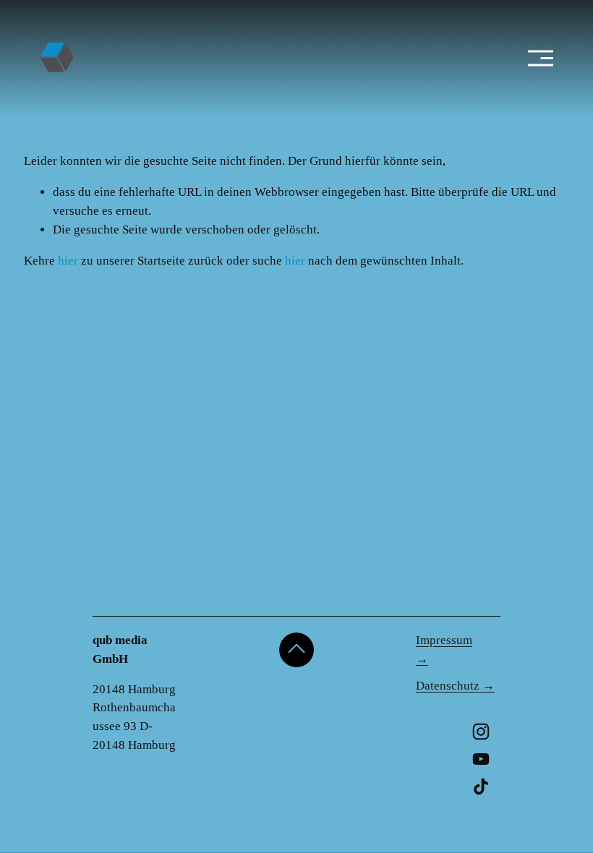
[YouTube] (481, 759)
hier (68, 260)
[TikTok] (481, 786)
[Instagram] (481, 731)
